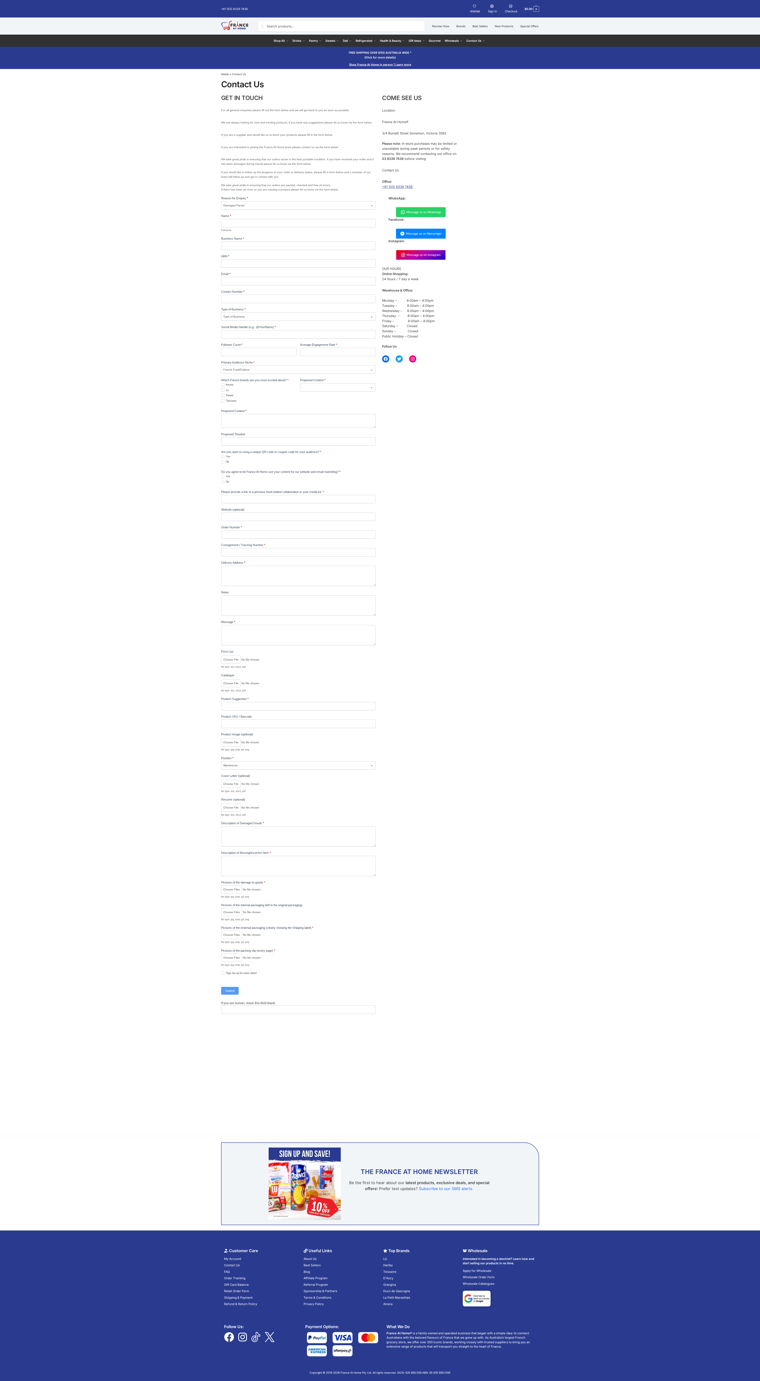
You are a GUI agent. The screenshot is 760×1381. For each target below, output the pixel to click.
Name (226, 216)
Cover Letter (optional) (235, 775)
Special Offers (529, 26)
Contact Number (233, 291)
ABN (225, 256)
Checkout (511, 11)
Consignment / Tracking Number (243, 545)
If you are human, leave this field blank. (248, 1003)
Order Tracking (234, 1278)
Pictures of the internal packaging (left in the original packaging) (261, 905)
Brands (461, 26)
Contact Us (232, 1265)
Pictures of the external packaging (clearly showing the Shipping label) (267, 927)
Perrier (229, 395)
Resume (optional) (233, 799)
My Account (232, 1259)
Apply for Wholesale (477, 1271)
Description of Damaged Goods (242, 823)
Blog (307, 1272)
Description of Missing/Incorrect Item (246, 852)
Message (228, 622)
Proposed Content (312, 380)
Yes (227, 456)
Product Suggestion (235, 699)
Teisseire (230, 400)
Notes (225, 592)
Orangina (389, 1285)
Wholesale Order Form (479, 1277)
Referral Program (316, 1285)
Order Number (231, 527)
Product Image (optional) (237, 734)
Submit (229, 990)
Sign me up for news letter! (241, 973)
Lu (227, 390)
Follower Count (232, 344)
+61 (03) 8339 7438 (235, 9)
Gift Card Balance (236, 1285)
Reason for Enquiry (234, 198)
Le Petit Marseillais (396, 1297)
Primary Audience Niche (238, 362)
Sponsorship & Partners (320, 1291)
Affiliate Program (315, 1278)
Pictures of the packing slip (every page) (248, 950)
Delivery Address (233, 562)
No (227, 461)
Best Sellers (480, 26)
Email (225, 274)
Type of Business (233, 309)
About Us (310, 1259)
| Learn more (380, 64)
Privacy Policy (314, 1304)
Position (227, 758)
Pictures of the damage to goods (243, 882)
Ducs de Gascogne (396, 1291)
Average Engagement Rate (318, 344)
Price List (227, 651)
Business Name (232, 238)
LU (385, 1259)
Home (225, 74)
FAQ (227, 1272)
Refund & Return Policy (240, 1304)
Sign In (492, 11)
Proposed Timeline (233, 434)
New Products (504, 26)
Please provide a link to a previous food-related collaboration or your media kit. (272, 492)
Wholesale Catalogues (478, 1284)
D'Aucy (388, 1278)
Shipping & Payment (238, 1297)
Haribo (388, 1265)
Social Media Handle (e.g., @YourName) (248, 327)
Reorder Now (440, 26)
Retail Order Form (236, 1291)
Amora (229, 384)
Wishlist (475, 11)
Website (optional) (232, 509)
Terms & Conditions (317, 1297)
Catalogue (227, 675)
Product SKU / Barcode (236, 716)
